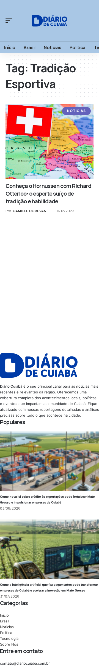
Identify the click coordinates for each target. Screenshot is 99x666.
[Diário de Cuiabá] (49, 20)
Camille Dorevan (29, 210)
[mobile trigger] (10, 20)
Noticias (76, 110)
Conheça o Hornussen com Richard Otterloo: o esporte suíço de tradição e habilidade (48, 193)
